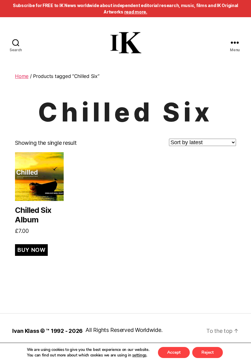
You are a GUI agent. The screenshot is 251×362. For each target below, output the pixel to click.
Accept (174, 352)
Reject (207, 352)
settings (139, 355)
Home (21, 76)
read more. (135, 11)
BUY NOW (31, 250)
